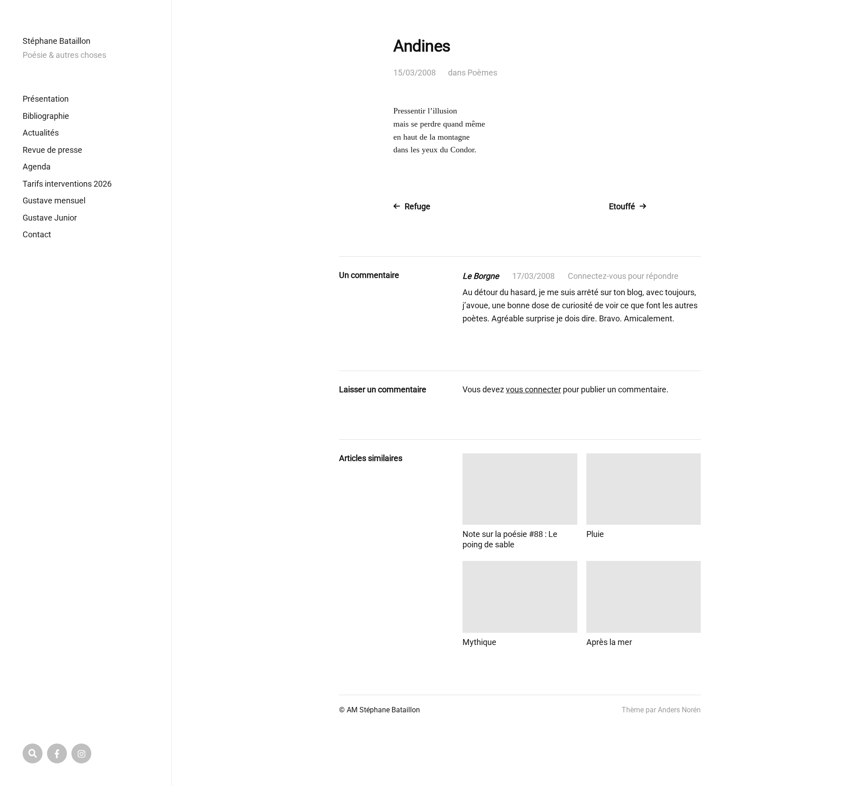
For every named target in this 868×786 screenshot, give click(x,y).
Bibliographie (46, 116)
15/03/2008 (414, 72)
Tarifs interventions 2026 (67, 183)
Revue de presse (52, 150)
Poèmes (482, 72)
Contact (37, 234)
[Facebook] (57, 753)
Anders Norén (679, 710)
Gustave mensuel (54, 200)
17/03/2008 (533, 276)
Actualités (41, 132)
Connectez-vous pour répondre (623, 276)
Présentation (46, 99)
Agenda (37, 166)
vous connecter (533, 389)
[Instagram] (81, 753)
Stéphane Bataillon (56, 41)
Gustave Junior (50, 217)
